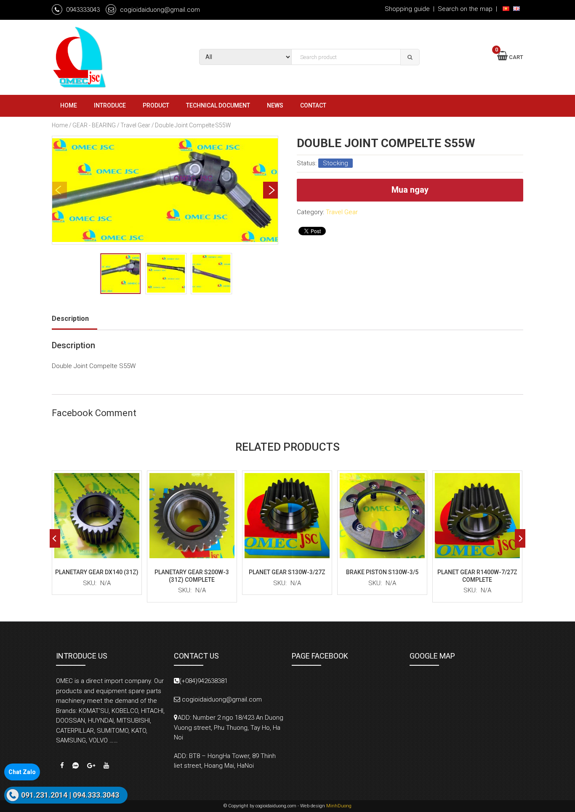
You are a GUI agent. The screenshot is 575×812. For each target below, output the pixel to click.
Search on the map (465, 9)
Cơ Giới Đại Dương (111, 57)
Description (70, 319)
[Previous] (55, 538)
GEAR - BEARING (94, 125)
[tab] (74, 318)
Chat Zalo (22, 772)
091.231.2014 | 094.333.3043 (70, 794)
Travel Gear (135, 125)
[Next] (270, 190)
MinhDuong (338, 806)
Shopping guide (407, 9)
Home (60, 125)
